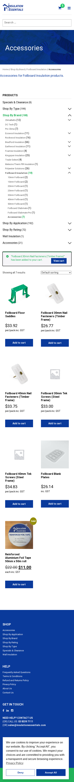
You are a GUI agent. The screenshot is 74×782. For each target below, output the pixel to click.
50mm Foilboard (16, 204)
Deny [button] (21, 772)
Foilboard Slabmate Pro (19, 212)
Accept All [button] (51, 772)
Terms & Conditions (12, 676)
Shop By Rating (12, 229)
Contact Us (8, 692)
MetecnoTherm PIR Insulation (19, 164)
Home (6, 69)
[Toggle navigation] (69, 8)
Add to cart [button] (19, 342)
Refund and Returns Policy (16, 680)
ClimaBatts (10, 120)
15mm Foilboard (16, 182)
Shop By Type (11, 108)
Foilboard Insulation (37, 69)
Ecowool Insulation (14, 133)
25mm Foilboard (16, 190)
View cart (59, 260)
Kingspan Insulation (15, 155)
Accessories (14, 217)
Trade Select (11, 159)
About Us (7, 688)
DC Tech (9, 124)
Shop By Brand (17, 69)
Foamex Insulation (14, 151)
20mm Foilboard (16, 186)
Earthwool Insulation (15, 146)
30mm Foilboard (16, 195)
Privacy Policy (9, 684)
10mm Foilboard (16, 177)
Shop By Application (15, 223)
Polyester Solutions (14, 168)
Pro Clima (9, 129)
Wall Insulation (11, 236)
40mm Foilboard (16, 199)
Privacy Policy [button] (14, 763)
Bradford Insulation (14, 142)
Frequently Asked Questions (16, 672)
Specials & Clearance (15, 102)
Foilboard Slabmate (18, 208)
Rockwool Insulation (15, 137)
